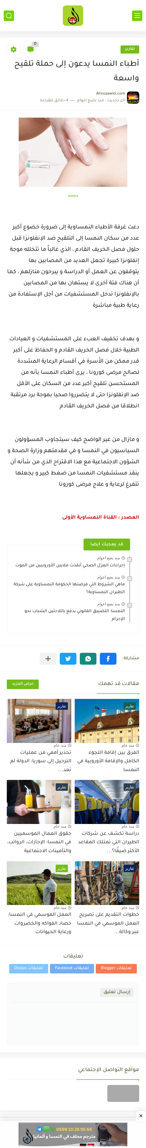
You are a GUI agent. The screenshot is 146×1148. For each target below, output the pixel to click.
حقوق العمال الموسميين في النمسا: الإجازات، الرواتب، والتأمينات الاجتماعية (39, 842)
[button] (108, 659)
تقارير (130, 49)
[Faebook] (123, 1093)
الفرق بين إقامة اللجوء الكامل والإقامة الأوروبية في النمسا (108, 761)
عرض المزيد (23, 684)
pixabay (73, 196)
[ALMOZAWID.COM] (73, 15)
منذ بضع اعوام (108, 558)
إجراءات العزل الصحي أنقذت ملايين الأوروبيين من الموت (70, 565)
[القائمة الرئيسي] (137, 16)
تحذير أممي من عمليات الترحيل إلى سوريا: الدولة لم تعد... (40, 761)
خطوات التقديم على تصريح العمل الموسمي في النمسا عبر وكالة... (108, 923)
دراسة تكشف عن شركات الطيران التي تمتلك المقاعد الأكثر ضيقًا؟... (108, 842)
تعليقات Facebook (72, 968)
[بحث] (9, 16)
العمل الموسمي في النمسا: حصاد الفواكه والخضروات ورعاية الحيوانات (39, 923)
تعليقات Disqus (28, 968)
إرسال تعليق (117, 992)
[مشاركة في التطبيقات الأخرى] (48, 659)
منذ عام (128, 745)
